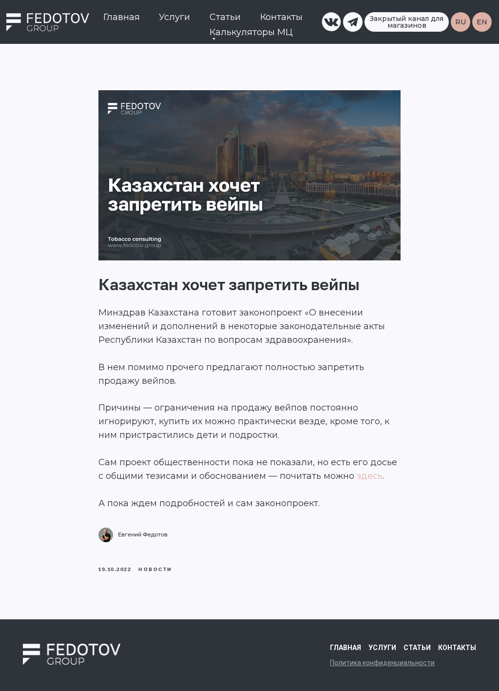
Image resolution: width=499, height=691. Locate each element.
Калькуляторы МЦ (251, 32)
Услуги (174, 17)
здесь (370, 476)
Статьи (225, 17)
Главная (121, 17)
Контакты (281, 17)
